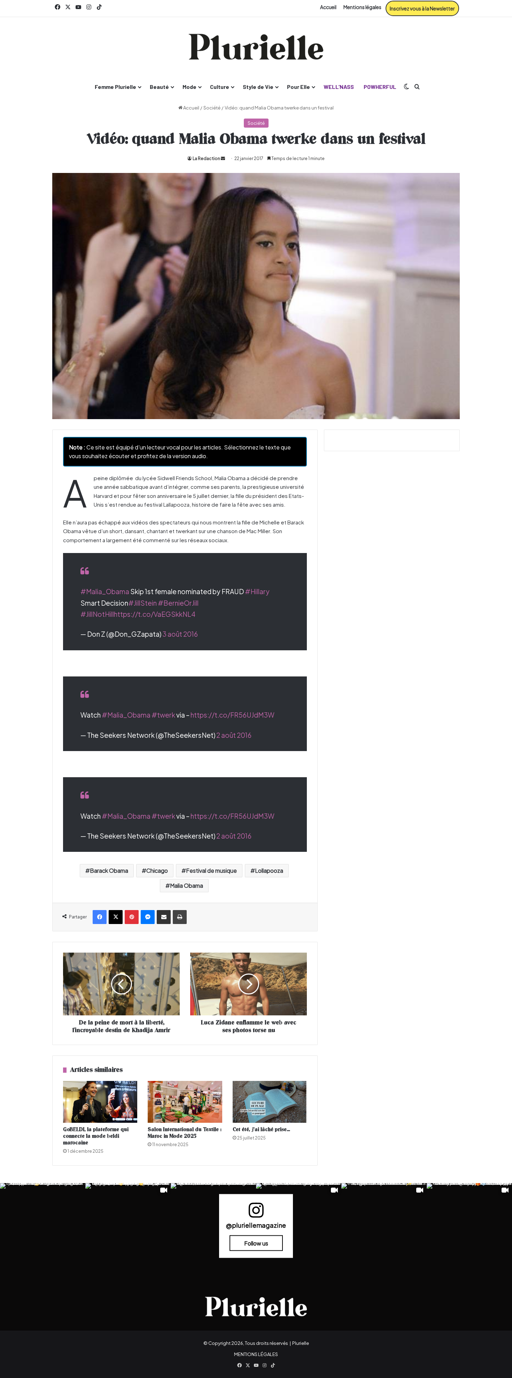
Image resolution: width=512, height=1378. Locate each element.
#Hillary (257, 591)
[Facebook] (100, 917)
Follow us (256, 1243)
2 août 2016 (233, 735)
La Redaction (206, 158)
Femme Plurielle (115, 86)
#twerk (163, 715)
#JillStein (142, 603)
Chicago (157, 870)
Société (211, 108)
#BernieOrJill (178, 603)
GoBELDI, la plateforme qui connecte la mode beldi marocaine (96, 1136)
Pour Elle (298, 86)
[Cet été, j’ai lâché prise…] (270, 1102)
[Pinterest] (132, 917)
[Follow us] (256, 1213)
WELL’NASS (339, 86)
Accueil (328, 7)
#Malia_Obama (104, 591)
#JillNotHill (97, 614)
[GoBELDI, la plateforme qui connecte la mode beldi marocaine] (100, 1102)
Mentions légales (362, 7)
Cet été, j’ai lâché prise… (261, 1129)
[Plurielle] (256, 46)
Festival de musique (211, 870)
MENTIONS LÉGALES (256, 1354)
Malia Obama (186, 885)
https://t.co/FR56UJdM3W (232, 715)
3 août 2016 (180, 634)
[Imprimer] (180, 917)
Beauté (159, 86)
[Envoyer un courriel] (223, 158)
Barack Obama (109, 870)
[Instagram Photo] (42, 1226)
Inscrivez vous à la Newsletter (422, 8)
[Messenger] (148, 917)
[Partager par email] (164, 917)
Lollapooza (269, 870)
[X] (116, 917)
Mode (189, 86)
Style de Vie (258, 86)
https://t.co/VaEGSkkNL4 (154, 614)
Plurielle (300, 1343)
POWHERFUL (380, 86)
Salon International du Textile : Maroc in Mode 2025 (185, 1133)
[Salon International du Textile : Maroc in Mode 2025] (185, 1102)
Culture (219, 86)
